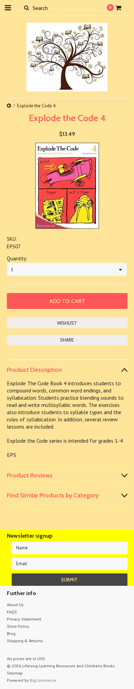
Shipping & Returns (25, 640)
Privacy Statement (24, 619)
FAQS (12, 611)
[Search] (26, 7)
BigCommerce (43, 680)
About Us (15, 604)
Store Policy (18, 626)
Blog (11, 633)
